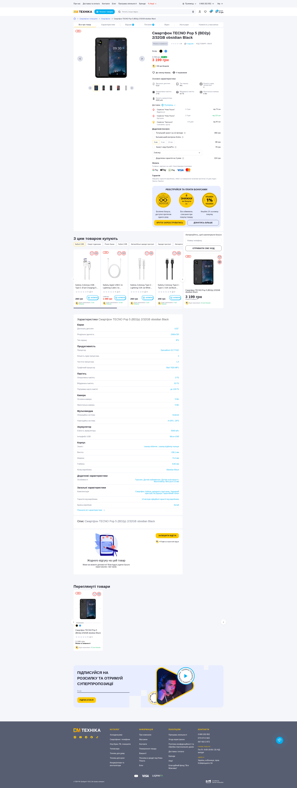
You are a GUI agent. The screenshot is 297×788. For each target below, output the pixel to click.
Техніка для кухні (117, 758)
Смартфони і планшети (88, 19)
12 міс (170, 142)
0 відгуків (190, 44)
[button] (90, 88)
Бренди (142, 4)
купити (94, 298)
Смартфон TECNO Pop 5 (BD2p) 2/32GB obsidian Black (88, 631)
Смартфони (105, 19)
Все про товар (85, 25)
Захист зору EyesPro (165, 147)
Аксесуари (184, 25)
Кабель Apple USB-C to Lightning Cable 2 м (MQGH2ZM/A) (113, 286)
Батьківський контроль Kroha (168, 137)
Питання (149, 25)
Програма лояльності (127, 4)
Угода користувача (177, 739)
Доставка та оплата (91, 4)
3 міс (156, 142)
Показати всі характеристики (89, 510)
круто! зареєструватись (170, 223)
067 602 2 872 (204, 742)
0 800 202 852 (205, 4)
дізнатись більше (203, 223)
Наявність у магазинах (208, 25)
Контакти (106, 4)
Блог (114, 4)
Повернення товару (147, 749)
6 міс (163, 142)
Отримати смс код (203, 248)
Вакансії (142, 753)
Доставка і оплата (176, 751)
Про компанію (145, 735)
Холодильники (116, 735)
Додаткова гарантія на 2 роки (168, 158)
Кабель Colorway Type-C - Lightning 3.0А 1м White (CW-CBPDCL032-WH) (141, 286)
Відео (167, 25)
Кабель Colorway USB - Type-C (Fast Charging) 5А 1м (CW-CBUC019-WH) (86, 286)
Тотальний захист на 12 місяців (169, 133)
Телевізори (114, 749)
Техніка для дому (117, 753)
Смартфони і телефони (120, 739)
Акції (171, 761)
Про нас (77, 4)
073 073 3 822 (204, 738)
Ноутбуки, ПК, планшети (120, 744)
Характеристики (108, 25)
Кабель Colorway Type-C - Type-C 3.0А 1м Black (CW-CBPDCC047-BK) (169, 286)
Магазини (143, 739)
